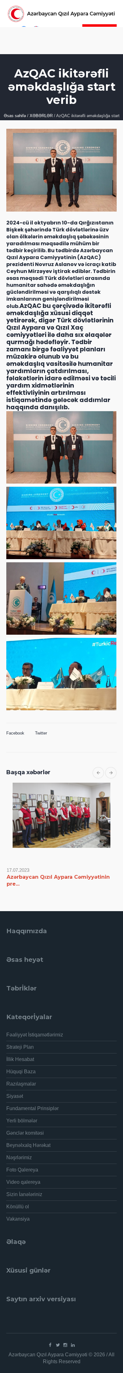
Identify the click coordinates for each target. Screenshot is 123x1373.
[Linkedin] (73, 1345)
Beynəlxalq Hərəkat (28, 1145)
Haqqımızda (26, 931)
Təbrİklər (21, 988)
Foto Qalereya (22, 1169)
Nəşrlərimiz (19, 1157)
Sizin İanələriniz (24, 1194)
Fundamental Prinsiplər (32, 1108)
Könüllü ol (17, 1206)
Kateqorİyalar (29, 1017)
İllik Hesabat (20, 1059)
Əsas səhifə (15, 115)
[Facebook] (50, 1345)
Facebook (15, 733)
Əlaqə (16, 1241)
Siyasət (14, 1096)
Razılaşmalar (21, 1083)
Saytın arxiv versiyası (41, 1299)
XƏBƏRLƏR (41, 115)
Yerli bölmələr (21, 1120)
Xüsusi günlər (28, 1270)
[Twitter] (58, 1345)
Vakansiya (18, 1219)
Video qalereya (23, 1182)
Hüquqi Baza (21, 1071)
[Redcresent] (61, 14)
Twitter (41, 733)
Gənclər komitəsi (25, 1133)
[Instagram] (65, 1345)
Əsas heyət (24, 959)
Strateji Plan (20, 1047)
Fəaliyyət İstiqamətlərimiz (34, 1034)
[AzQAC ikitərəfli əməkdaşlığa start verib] (61, 169)
